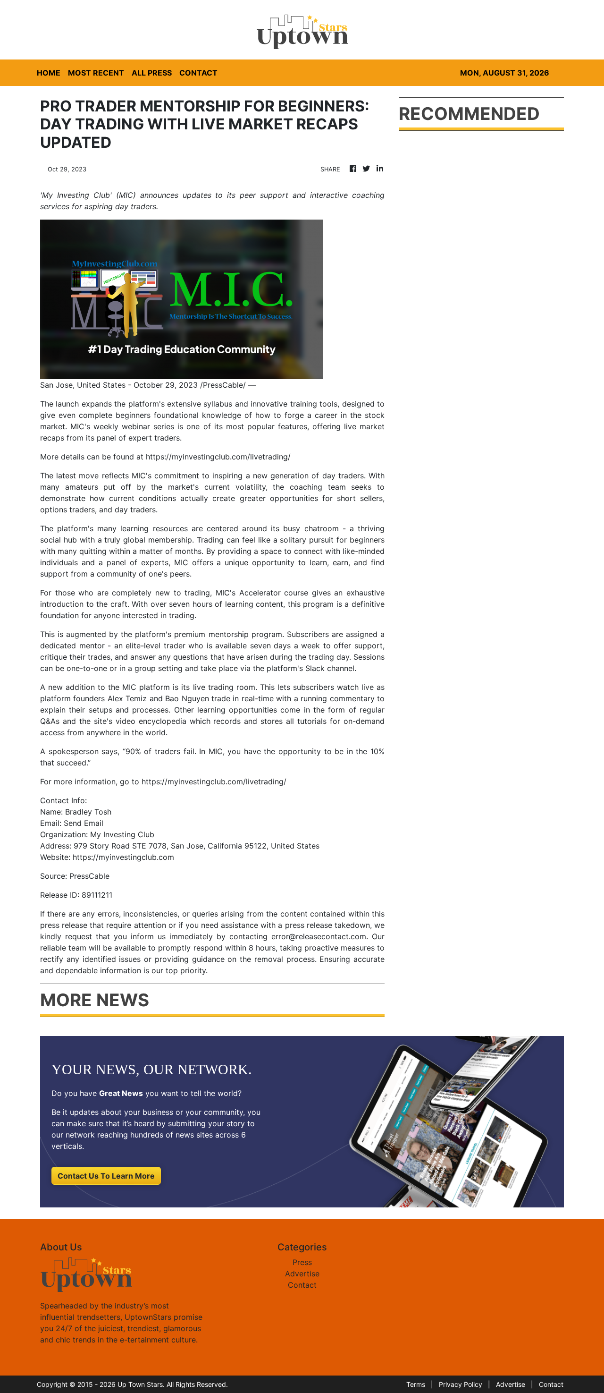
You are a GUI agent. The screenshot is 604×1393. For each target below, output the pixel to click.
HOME (48, 72)
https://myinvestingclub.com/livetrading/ (218, 456)
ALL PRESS (152, 72)
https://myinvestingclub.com (123, 857)
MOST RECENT (96, 72)
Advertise (302, 1273)
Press (302, 1262)
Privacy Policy (460, 1384)
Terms (415, 1384)
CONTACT (198, 72)
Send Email (83, 823)
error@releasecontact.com (318, 936)
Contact (302, 1285)
